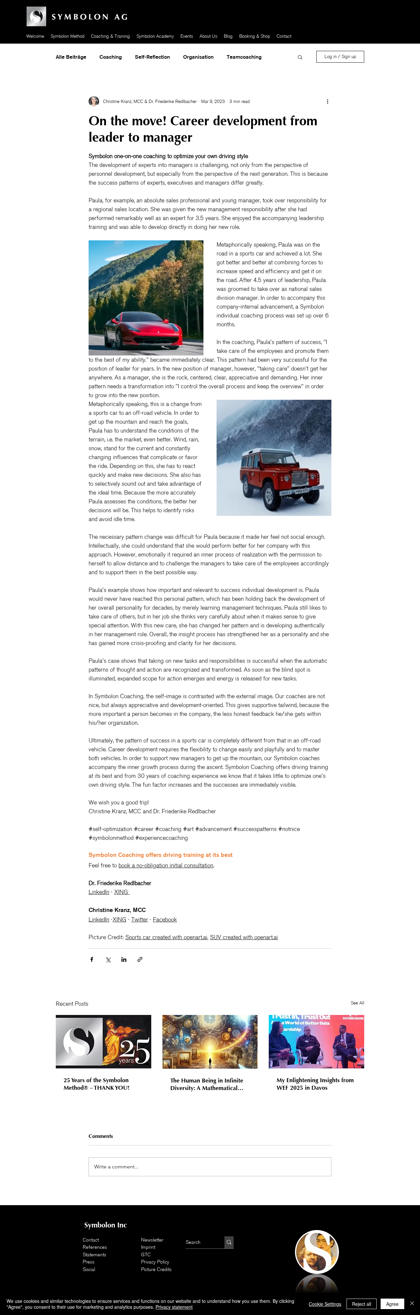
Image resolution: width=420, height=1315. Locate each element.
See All (357, 1003)
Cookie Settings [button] (325, 1304)
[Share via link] (140, 959)
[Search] (229, 1242)
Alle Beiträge (71, 56)
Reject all (361, 1304)
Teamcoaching (244, 56)
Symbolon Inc (105, 1224)
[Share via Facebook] (92, 959)
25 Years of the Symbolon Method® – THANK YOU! (97, 1083)
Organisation (198, 56)
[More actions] (327, 101)
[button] (300, 56)
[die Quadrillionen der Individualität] (210, 1042)
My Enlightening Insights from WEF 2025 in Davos (315, 1083)
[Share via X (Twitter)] (108, 959)
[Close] (412, 1304)
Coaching (110, 56)
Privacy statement (174, 1307)
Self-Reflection (152, 56)
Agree (392, 1304)
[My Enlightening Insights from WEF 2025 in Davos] (316, 1041)
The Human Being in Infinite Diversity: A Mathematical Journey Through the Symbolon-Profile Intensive (206, 1084)
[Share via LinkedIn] (124, 959)
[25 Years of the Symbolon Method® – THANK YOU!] (103, 1041)
